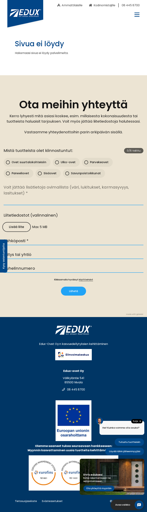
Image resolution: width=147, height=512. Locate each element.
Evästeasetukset (52, 501)
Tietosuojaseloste (26, 501)
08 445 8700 (75, 389)
